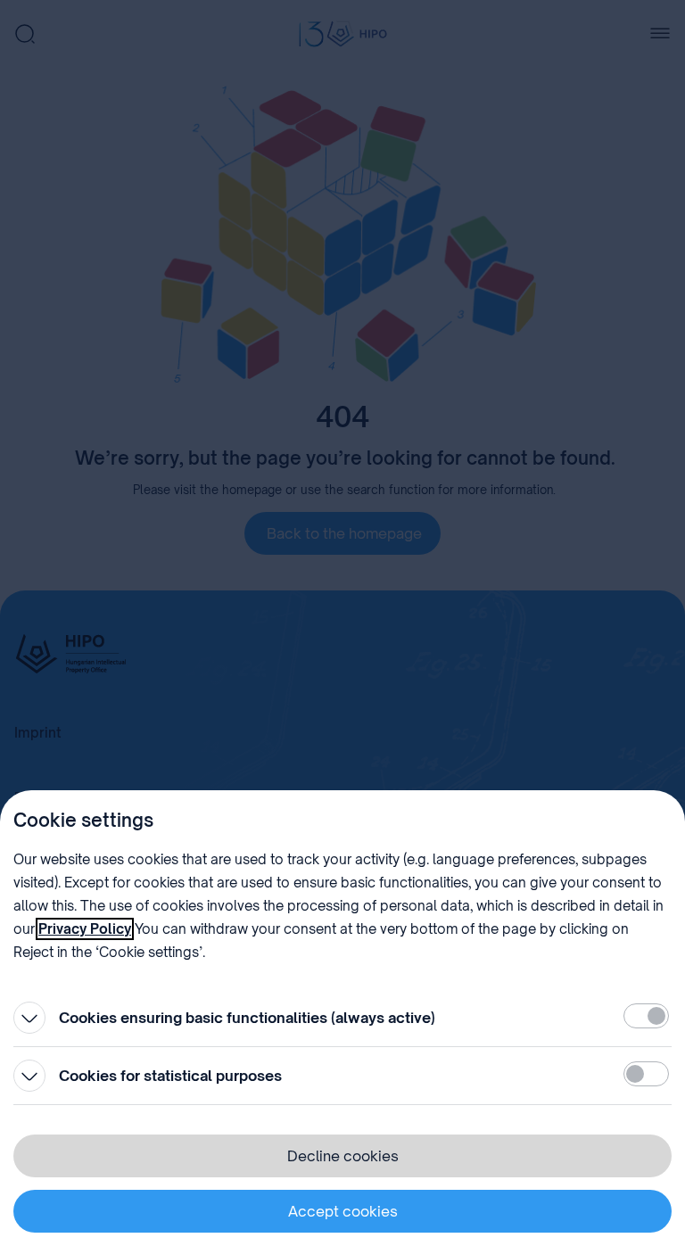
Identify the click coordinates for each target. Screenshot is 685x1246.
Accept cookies (343, 1211)
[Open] (29, 1018)
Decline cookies (343, 1156)
